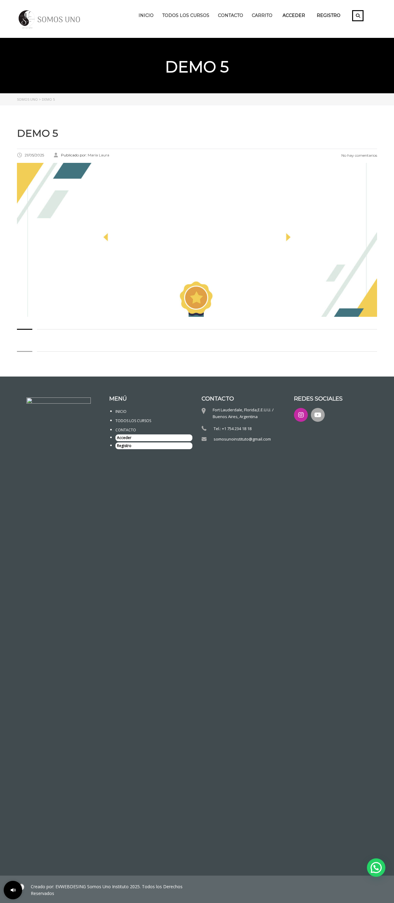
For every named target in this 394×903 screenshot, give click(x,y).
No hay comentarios (358, 155)
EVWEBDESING (71, 886)
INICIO (146, 15)
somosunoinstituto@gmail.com (242, 439)
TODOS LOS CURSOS (185, 15)
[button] (376, 867)
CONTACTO (230, 15)
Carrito (262, 15)
